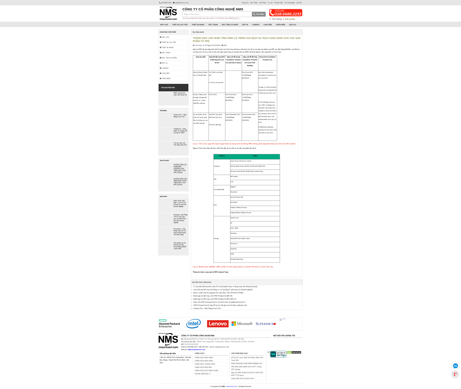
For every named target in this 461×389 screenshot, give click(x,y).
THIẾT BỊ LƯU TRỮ (180, 25)
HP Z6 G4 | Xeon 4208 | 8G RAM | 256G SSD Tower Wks (247, 359)
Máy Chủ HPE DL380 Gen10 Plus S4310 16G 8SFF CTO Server (247, 374)
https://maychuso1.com (196, 349)
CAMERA (255, 25)
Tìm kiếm (260, 14)
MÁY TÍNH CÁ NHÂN (230, 25)
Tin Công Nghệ (289, 3)
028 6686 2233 (166, 3)
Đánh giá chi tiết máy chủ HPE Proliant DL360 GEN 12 (214, 299)
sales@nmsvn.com (181, 3)
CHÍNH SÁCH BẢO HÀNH (204, 357)
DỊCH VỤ (292, 25)
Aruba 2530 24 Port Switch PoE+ (242, 378)
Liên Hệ (299, 3)
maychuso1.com (231, 386)
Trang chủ (245, 3)
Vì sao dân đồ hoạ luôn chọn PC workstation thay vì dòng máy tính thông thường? (225, 286)
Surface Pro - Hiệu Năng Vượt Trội (207, 308)
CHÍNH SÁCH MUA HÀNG (204, 361)
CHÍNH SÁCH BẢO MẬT (203, 367)
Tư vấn (270, 3)
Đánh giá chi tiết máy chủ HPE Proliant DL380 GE (213, 296)
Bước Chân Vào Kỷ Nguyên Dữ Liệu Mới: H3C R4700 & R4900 (218, 293)
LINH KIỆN (268, 25)
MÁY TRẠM (213, 25)
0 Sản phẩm (289, 19)
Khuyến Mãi (278, 3)
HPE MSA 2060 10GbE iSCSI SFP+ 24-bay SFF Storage (246, 368)
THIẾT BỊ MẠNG (198, 25)
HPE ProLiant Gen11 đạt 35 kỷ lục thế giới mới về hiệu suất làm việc (220, 305)
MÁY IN (245, 25)
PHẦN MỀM (280, 25)
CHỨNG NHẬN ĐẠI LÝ (203, 374)
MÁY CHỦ (164, 25)
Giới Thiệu (254, 3)
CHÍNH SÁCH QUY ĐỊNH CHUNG (206, 370)
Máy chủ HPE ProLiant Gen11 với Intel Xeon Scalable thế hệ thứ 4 (219, 302)
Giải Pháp (262, 3)
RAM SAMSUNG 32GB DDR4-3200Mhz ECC (247, 363)
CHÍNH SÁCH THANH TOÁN (205, 364)
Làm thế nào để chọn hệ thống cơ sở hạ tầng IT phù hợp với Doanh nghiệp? (223, 290)
